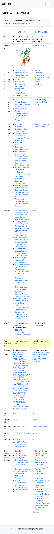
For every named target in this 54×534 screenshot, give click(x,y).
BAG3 (24, 359)
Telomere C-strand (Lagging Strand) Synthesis (21, 289)
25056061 (18, 334)
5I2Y (26, 440)
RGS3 (22, 388)
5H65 (18, 440)
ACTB (15, 352)
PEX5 (21, 384)
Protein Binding (20, 102)
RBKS (25, 386)
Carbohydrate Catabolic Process (21, 459)
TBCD (23, 395)
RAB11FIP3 (36, 359)
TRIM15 (16, 399)
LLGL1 (21, 377)
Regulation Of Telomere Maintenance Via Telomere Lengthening (41, 473)
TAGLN (22, 393)
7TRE (15, 446)
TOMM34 (41, 31)
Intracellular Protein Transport (22, 139)
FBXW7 (15, 370)
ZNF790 (23, 409)
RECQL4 (16, 388)
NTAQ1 (27, 379)
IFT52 (34, 343)
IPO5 (15, 375)
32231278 (18, 330)
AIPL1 (22, 354)
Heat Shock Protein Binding (42, 103)
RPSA (27, 388)
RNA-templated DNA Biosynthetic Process (42, 507)
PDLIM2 (16, 384)
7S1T (24, 444)
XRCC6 (20, 406)
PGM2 (15, 386)
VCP (39, 361)
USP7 (15, 406)
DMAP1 (35, 354)
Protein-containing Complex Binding (21, 114)
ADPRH (20, 352)
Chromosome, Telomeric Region (21, 71)
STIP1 (20, 390)
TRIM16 (22, 399)
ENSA (15, 368)
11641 (34, 420)
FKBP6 (21, 370)
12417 (15, 420)
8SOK (24, 446)
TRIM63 (22, 402)
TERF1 (44, 359)
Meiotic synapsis (21, 257)
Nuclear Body (20, 93)
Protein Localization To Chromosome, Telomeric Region (22, 187)
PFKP (26, 384)
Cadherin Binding (21, 455)
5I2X (22, 440)
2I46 (14, 440)
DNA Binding (19, 99)
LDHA (28, 375)
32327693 (18, 325)
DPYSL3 (24, 363)
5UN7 (15, 442)
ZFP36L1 (16, 409)
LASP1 (22, 375)
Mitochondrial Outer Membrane (42, 78)
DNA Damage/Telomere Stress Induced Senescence (21, 308)
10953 (34, 413)
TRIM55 (16, 402)
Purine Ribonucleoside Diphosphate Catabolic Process (21, 483)
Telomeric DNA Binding (20, 110)
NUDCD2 (21, 381)
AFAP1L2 (16, 354)
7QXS (20, 444)
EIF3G (15, 366)
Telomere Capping (21, 149)
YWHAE (26, 406)
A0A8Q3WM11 (18, 433)
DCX (19, 363)
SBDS (15, 390)
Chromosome (20, 84)
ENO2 (25, 366)
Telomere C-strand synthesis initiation (22, 295)
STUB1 (25, 390)
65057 (15, 413)
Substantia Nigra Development (21, 472)
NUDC (15, 381)
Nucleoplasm (19, 82)
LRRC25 (16, 379)
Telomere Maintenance (19, 125)
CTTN (19, 361)
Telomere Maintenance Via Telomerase (21, 144)
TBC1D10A (17, 395)
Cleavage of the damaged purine (21, 249)
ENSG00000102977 (20, 426)
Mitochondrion (40, 75)
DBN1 (23, 361)
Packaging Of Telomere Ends (20, 261)
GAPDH (16, 372)
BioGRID (18, 23)
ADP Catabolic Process (20, 477)
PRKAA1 (40, 357)
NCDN (21, 379)
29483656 (26, 334)
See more (16, 492)
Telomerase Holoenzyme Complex (19, 88)
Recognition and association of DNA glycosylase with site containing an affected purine (22, 230)
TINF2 (15, 397)
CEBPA (46, 352)
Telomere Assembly (22, 165)
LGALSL (16, 377)
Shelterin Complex (21, 95)
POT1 (20, 386)
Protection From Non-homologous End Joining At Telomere (21, 159)
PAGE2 (27, 381)
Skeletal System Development (21, 130)
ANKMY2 (16, 357)
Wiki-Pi (6, 4)
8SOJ (19, 446)
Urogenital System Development (22, 134)
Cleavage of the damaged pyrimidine (22, 222)
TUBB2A (16, 404)
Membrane (38, 84)
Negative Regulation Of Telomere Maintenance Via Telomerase (22, 177)
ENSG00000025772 (39, 426)
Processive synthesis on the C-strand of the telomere (22, 281)
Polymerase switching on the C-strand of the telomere (22, 272)
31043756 (38, 325)
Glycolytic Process (22, 489)
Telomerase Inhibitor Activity (22, 105)
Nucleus (18, 79)
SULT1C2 (16, 393)
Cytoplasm (38, 72)
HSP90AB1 (23, 372)
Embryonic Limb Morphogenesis (21, 152)
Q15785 (35, 433)
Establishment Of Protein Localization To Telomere (22, 194)
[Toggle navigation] (48, 3)
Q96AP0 (27, 433)
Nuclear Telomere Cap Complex (21, 76)
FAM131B (21, 368)
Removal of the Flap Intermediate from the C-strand (22, 300)
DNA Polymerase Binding (21, 119)
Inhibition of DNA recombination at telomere (21, 316)
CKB (14, 361)
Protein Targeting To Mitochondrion (42, 125)
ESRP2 (15, 343)
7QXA (24, 442)
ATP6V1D (39, 352)
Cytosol (37, 82)
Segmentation (20, 183)
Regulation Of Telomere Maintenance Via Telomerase (41, 461)
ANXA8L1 (23, 357)
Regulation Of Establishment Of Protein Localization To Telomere (22, 202)
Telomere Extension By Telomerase (22, 265)
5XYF (19, 442)
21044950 (35, 20)
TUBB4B (23, 404)
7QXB (15, 444)
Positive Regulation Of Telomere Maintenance (22, 169)
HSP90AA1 (43, 354)
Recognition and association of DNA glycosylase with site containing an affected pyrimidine (22, 214)
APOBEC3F (17, 359)
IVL (18, 375)
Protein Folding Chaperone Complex (22, 468)
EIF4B (20, 366)
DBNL (15, 363)
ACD (21, 31)
